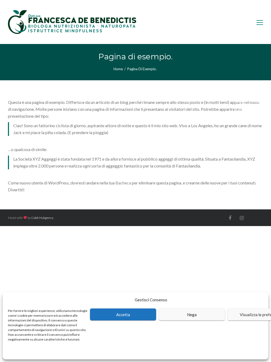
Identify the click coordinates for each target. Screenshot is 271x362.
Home (118, 69)
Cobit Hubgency (42, 218)
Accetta (123, 314)
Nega (192, 314)
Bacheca (123, 182)
